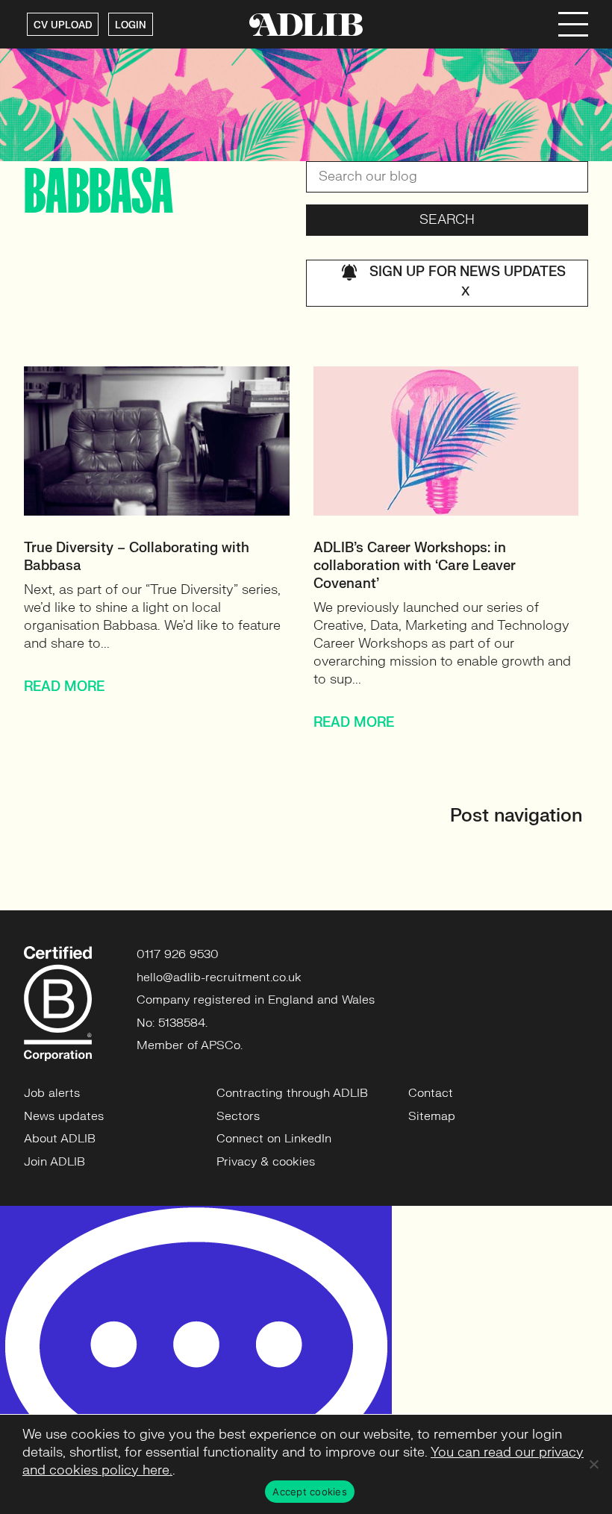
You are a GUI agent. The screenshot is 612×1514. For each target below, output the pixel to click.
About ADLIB (60, 1138)
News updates (64, 1116)
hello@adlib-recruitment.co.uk (219, 977)
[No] (593, 1464)
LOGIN (130, 25)
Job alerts (52, 1093)
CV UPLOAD (63, 25)
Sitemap (431, 1116)
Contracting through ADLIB (292, 1093)
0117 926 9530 (178, 954)
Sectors (238, 1116)
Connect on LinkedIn (273, 1138)
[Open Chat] (196, 1360)
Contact (430, 1093)
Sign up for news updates (467, 281)
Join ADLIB (54, 1161)
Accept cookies (309, 1492)
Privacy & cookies (265, 1161)
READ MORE (64, 686)
